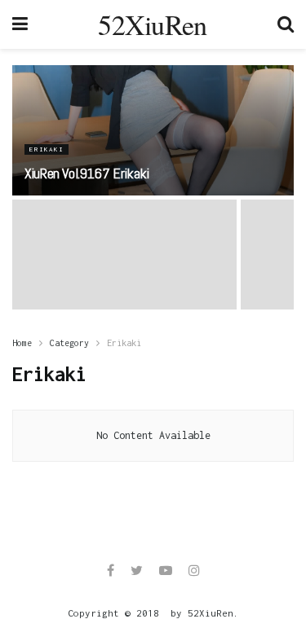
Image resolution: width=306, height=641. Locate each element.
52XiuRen (152, 24)
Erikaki (46, 149)
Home (22, 343)
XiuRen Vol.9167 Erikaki (86, 173)
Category (69, 343)
